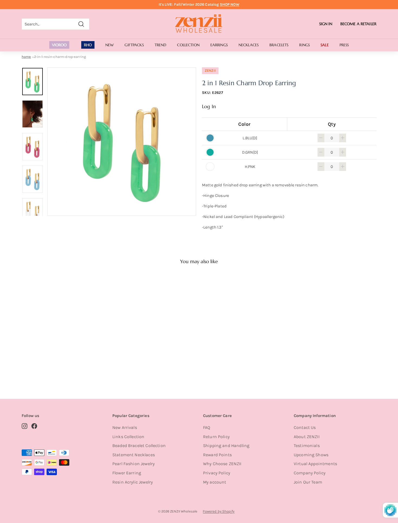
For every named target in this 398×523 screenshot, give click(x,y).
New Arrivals (124, 427)
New (109, 44)
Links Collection (128, 436)
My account (214, 482)
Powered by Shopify (218, 511)
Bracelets (278, 44)
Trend (161, 44)
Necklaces (249, 44)
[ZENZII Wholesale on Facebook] (34, 426)
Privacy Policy (216, 472)
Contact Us (305, 427)
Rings (304, 44)
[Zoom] (122, 142)
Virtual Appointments (315, 463)
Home (26, 57)
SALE (325, 44)
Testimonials (307, 445)
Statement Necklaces (133, 454)
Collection (188, 44)
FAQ (206, 427)
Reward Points (217, 454)
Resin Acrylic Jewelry (132, 482)
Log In (209, 106)
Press (344, 44)
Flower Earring (126, 472)
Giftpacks (134, 44)
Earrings (219, 44)
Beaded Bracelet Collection (139, 445)
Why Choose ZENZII (222, 463)
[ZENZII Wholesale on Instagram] (24, 426)
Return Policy (216, 436)
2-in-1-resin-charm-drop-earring (60, 57)
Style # (49, 367)
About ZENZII (306, 436)
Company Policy (309, 472)
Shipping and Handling (226, 445)
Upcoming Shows (311, 454)
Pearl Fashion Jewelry (133, 463)
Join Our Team (308, 482)
